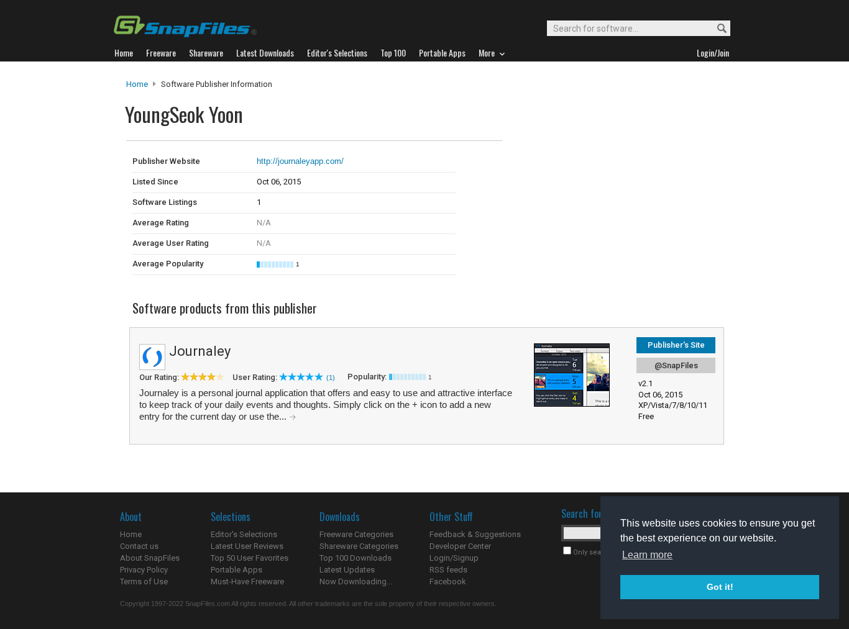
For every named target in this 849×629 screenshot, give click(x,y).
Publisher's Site (676, 345)
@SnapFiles (676, 365)
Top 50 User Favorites (249, 558)
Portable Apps (236, 569)
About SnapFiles (150, 558)
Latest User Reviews (247, 546)
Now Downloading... (355, 581)
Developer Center (460, 546)
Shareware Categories (358, 546)
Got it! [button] (720, 587)
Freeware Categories (356, 534)
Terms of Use (144, 581)
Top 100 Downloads (355, 558)
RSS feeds (448, 569)
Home (137, 84)
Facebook (447, 581)
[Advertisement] (586, 166)
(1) (330, 377)
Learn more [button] (647, 555)
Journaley (200, 351)
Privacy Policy (144, 569)
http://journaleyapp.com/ (300, 161)
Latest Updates (347, 569)
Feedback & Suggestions (475, 534)
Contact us (139, 546)
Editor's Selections (244, 534)
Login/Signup (454, 558)
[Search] (716, 28)
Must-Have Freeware (247, 581)
